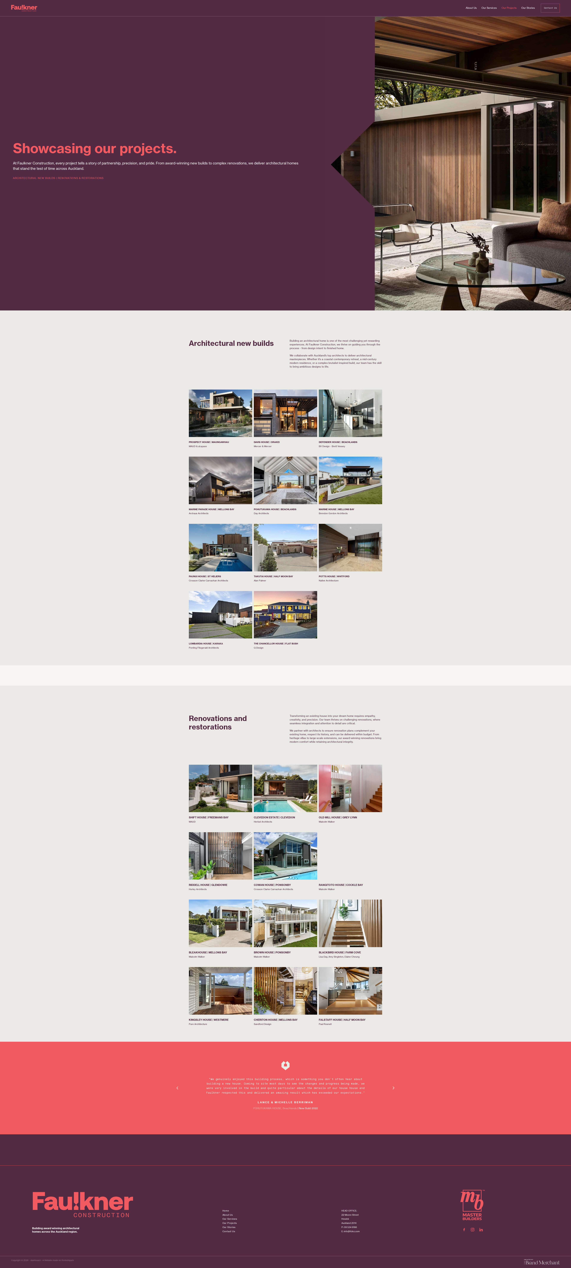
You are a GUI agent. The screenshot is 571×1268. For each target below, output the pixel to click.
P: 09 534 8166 (349, 1227)
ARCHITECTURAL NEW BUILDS (34, 178)
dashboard (35, 1260)
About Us (471, 7)
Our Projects (509, 7)
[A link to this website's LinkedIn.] (481, 1229)
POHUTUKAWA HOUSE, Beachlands (275, 1108)
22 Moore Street (350, 1214)
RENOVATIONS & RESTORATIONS (80, 178)
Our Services (489, 7)
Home (225, 1210)
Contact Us (550, 8)
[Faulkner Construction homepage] (66, 8)
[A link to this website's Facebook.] (464, 1229)
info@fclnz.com (352, 1231)
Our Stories (528, 7)
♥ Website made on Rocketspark (58, 1260)
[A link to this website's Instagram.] (472, 1229)
